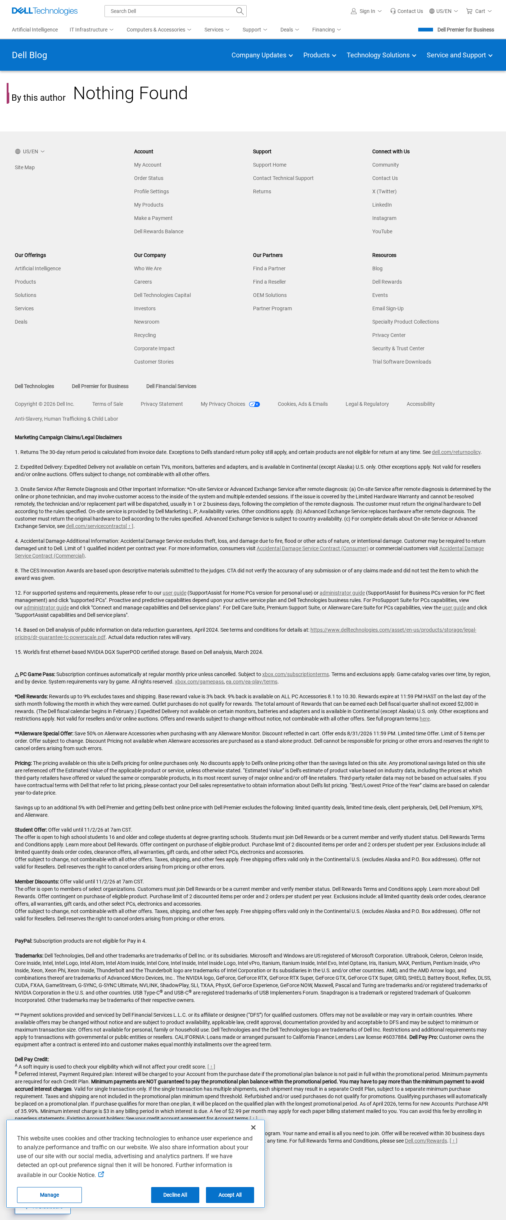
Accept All (230, 1195)
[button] (367, 11)
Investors (145, 308)
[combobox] (175, 11)
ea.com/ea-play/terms (251, 682)
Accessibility (421, 404)
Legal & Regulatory (367, 404)
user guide (174, 593)
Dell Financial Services (171, 386)
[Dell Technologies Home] (45, 11)
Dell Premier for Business (465, 30)
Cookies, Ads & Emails (303, 404)
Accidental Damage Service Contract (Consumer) (313, 548)
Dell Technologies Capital (162, 295)
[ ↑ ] (129, 526)
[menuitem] (92, 30)
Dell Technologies (34, 386)
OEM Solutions (270, 295)
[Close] (253, 1127)
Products (25, 282)
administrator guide (342, 593)
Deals (21, 322)
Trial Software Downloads (401, 362)
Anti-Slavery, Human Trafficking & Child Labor (66, 419)
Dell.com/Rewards (426, 1141)
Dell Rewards (387, 282)
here (425, 719)
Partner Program (272, 308)
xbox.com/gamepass (199, 682)
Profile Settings (151, 191)
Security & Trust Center (398, 348)
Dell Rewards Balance (158, 231)
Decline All (175, 1195)
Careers (143, 282)
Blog (377, 268)
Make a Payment (153, 218)
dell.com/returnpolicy (456, 452)
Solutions (25, 295)
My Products (148, 205)
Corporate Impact (154, 348)
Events (380, 295)
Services (24, 308)
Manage (49, 1195)
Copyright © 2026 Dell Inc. (44, 404)
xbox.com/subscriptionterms (295, 674)
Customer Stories (154, 362)
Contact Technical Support (283, 178)
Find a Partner (269, 268)
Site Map (25, 167)
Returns (262, 191)
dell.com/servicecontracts (96, 526)
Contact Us (385, 178)
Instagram (384, 218)
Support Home (269, 165)
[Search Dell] (240, 11)
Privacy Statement (162, 404)
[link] (406, 11)
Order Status (148, 178)
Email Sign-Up (388, 308)
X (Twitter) (384, 191)
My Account (148, 165)
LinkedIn (382, 205)
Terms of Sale (107, 404)
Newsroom (146, 322)
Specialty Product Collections (405, 322)
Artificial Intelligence (38, 268)
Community (385, 165)
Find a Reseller (269, 282)
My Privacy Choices (223, 404)
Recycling (145, 335)
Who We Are (148, 268)
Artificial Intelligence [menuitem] (35, 30)
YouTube (382, 231)
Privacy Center (389, 335)
